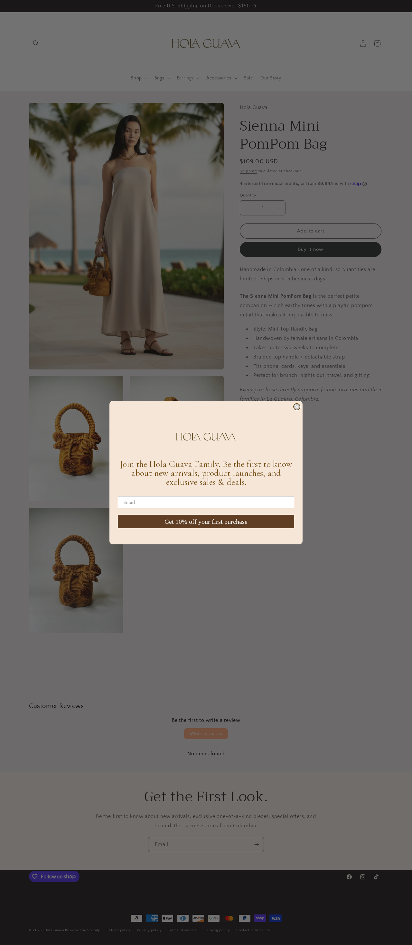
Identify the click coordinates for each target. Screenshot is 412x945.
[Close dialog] (297, 407)
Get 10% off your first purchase (206, 521)
